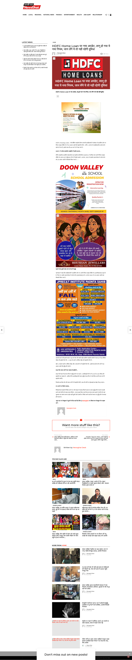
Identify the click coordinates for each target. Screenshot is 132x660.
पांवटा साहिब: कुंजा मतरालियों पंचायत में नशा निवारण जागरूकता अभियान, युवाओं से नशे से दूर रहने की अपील (96, 587)
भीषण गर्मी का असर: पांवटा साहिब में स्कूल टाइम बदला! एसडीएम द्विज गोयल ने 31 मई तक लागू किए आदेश (95, 640)
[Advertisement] (66, 28)
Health (79, 14)
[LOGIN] (111, 14)
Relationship (97, 14)
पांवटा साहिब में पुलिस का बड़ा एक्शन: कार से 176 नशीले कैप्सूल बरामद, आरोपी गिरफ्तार (94, 550)
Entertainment (69, 14)
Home (25, 14)
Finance (59, 14)
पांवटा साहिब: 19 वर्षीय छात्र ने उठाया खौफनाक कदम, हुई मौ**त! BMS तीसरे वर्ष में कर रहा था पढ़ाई (65, 509)
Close (129, 653)
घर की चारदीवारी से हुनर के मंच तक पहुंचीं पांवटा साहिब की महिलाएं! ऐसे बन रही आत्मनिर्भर (66, 482)
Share (54, 58)
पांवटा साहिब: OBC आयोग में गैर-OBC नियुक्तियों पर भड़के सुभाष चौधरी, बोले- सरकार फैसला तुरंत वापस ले (95, 483)
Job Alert (87, 14)
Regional (38, 14)
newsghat (85, 400)
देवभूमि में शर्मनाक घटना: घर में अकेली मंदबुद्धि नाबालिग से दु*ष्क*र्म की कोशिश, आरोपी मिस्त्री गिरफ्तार (95, 604)
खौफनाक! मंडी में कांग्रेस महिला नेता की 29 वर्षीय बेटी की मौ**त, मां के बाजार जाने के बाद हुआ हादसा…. (95, 509)
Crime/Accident (57, 505)
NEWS (54, 479)
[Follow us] (106, 14)
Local (30, 14)
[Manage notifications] (128, 656)
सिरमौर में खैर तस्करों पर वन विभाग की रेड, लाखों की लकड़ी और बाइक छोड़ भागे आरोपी (94, 535)
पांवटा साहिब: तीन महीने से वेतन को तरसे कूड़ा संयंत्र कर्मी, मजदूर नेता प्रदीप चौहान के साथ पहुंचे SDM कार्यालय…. (65, 535)
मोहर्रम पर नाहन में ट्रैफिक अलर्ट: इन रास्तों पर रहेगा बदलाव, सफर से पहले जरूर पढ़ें (95, 622)
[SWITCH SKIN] (77, 6)
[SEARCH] (108, 15)
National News (48, 14)
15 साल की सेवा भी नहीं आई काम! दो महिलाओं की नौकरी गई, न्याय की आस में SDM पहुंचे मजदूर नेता (95, 569)
